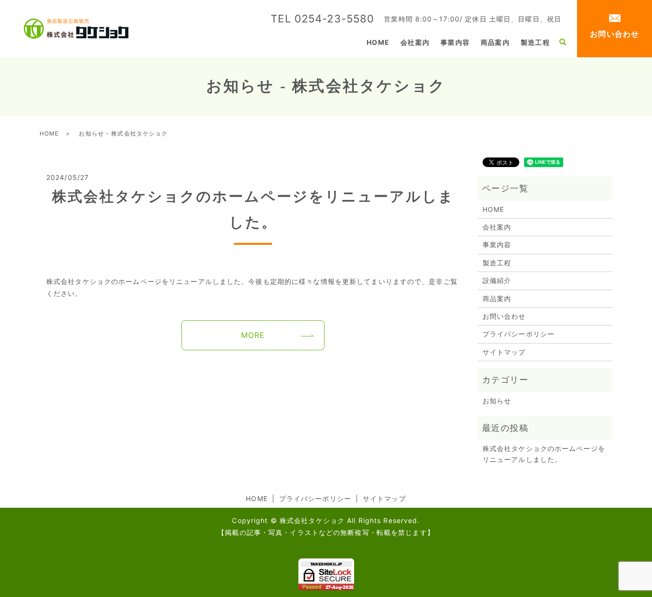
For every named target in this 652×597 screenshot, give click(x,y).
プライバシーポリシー (519, 334)
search (563, 42)
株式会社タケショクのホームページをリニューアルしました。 (544, 453)
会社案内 (414, 42)
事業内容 (455, 42)
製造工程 (535, 42)
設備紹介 (497, 280)
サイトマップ (504, 352)
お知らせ (497, 401)
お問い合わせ (614, 34)
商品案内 (495, 42)
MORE (253, 335)
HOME (378, 42)
